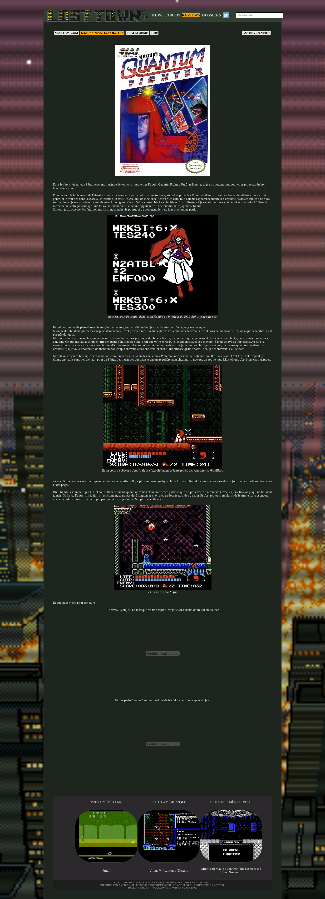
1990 (154, 33)
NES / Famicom (66, 33)
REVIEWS (191, 15)
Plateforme (137, 33)
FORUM (172, 15)
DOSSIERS (211, 15)
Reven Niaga (256, 33)
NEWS (157, 15)
